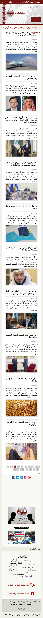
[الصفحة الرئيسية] (16, 13)
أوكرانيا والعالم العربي (21, 27)
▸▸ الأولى (37, 466)
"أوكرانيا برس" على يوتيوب (31, 7)
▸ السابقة (31, 466)
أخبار (24, 602)
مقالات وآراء (16, 602)
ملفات (13, 604)
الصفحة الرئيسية (34, 602)
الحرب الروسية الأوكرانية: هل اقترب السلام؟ (24, 2)
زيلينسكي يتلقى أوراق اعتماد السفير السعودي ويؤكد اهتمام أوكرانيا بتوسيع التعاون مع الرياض (22, 120)
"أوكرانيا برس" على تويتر (34, 7)
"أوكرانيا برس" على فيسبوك (40, 7)
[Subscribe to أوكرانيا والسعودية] (39, 474)
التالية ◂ (22, 469)
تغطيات (37, 27)
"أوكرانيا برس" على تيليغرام (37, 7)
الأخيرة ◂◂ (16, 469)
